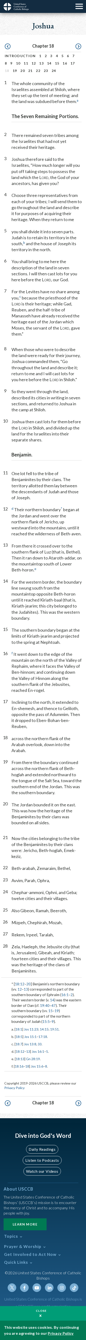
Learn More (25, 1224)
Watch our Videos (42, 1171)
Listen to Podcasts (42, 1160)
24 (54, 71)
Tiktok (74, 1287)
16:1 (65, 995)
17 (72, 63)
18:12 (19, 984)
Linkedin (49, 1287)
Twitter (12, 1287)
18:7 (19, 1044)
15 (57, 63)
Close (41, 1311)
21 (30, 71)
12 (34, 63)
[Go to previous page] (8, 46)
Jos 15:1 (30, 1037)
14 (49, 63)
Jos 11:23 (31, 1029)
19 (15, 71)
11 (26, 63)
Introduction (20, 56)
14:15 (44, 1029)
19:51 (54, 1029)
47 (53, 1005)
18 (27, 1066)
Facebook (24, 1287)
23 (46, 71)
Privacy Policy (14, 1088)
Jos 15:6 (37, 1066)
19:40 (44, 1005)
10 (18, 63)
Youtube (36, 1287)
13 (41, 63)
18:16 (19, 1066)
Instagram (61, 1287)
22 (38, 71)
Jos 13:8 (30, 1044)
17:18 (42, 1037)
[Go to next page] (78, 46)
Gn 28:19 (33, 1059)
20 (22, 71)
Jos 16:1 (38, 1051)
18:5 (19, 1037)
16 (65, 63)
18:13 (20, 1059)
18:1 (19, 1029)
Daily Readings (42, 1149)
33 (40, 1044)
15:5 (46, 1021)
